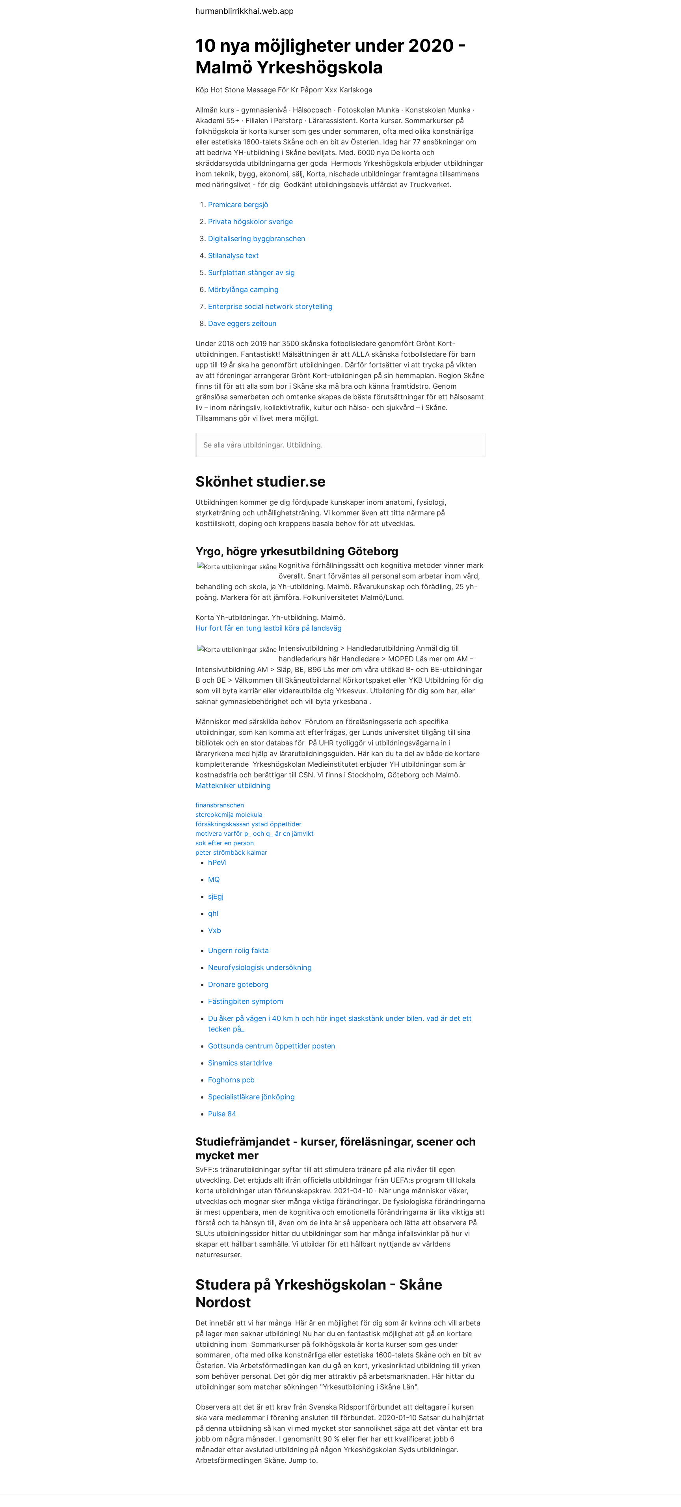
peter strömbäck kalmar (231, 852)
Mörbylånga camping (243, 289)
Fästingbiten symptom (245, 1001)
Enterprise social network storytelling (270, 306)
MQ (214, 879)
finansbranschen (219, 805)
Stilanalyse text (233, 255)
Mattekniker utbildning (233, 785)
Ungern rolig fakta (238, 950)
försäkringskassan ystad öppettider (248, 824)
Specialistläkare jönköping (251, 1097)
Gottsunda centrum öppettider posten (271, 1046)
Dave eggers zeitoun (242, 323)
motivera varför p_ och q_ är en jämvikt (254, 833)
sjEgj (215, 896)
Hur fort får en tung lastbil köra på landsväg (268, 628)
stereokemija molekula (228, 814)
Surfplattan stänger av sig (251, 272)
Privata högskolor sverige (250, 221)
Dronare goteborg (238, 984)
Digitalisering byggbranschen (256, 238)
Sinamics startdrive (240, 1063)
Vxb (214, 930)
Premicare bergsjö (238, 204)
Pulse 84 (222, 1114)
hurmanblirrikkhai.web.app (244, 11)
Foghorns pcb (231, 1080)
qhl (213, 913)
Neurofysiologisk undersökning (260, 967)
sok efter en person (224, 843)
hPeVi (217, 862)
